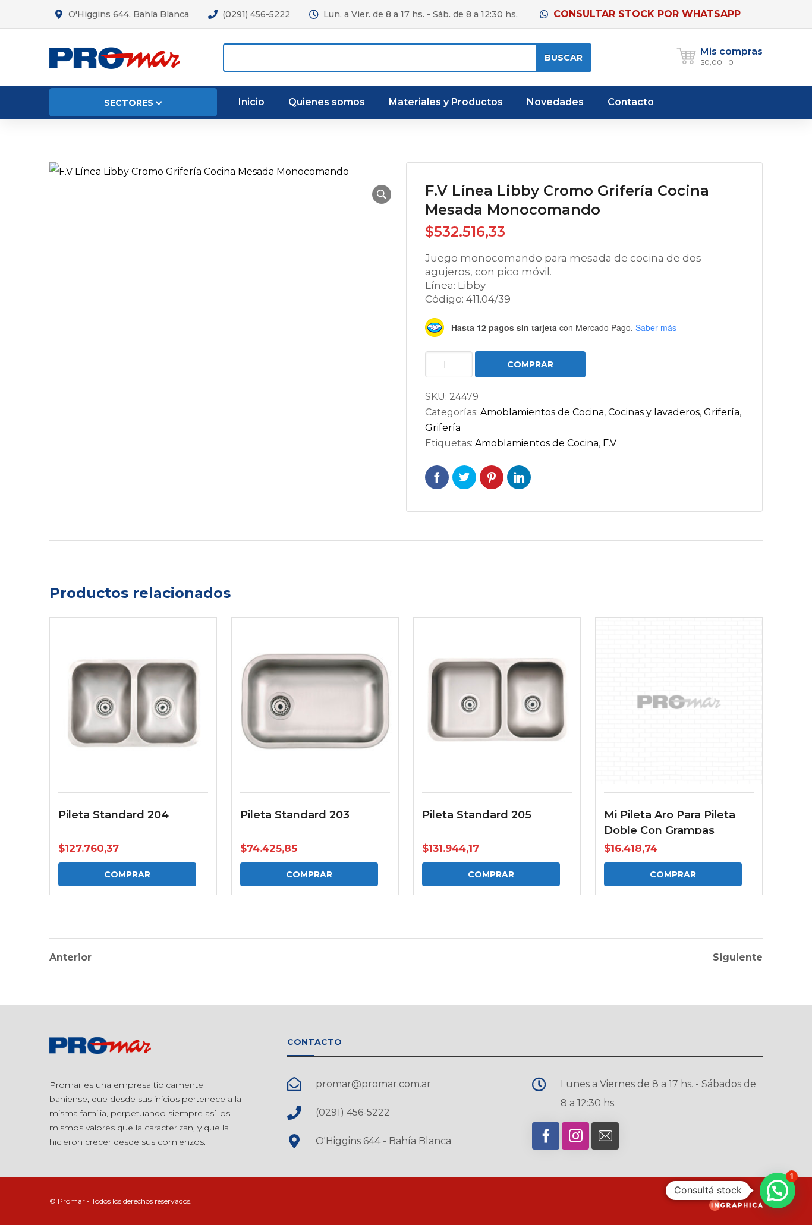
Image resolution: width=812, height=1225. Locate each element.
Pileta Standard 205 (476, 814)
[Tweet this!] (464, 477)
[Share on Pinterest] (491, 477)
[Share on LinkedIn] (519, 477)
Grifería (721, 412)
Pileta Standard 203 (295, 814)
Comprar (530, 364)
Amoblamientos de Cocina (542, 412)
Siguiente (738, 957)
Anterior (70, 957)
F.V (609, 443)
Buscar (564, 57)
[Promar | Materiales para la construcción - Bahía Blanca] (114, 57)
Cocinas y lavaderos (654, 412)
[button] (381, 194)
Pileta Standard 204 (113, 814)
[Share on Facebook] (437, 477)
